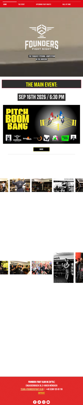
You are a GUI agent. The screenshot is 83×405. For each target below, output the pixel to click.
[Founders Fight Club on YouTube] (48, 402)
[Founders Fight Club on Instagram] (43, 402)
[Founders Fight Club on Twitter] (39, 402)
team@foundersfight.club (32, 389)
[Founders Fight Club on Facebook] (35, 402)
